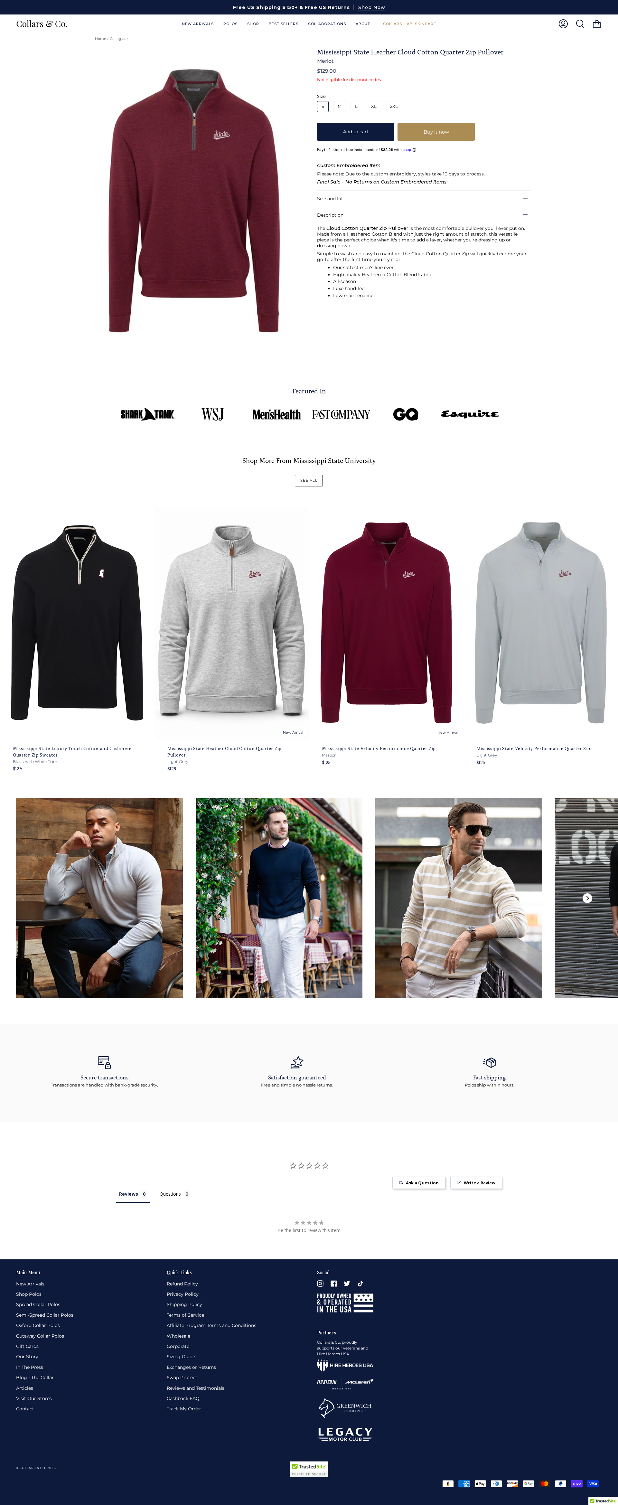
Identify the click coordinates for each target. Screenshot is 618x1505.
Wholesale (178, 1336)
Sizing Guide (181, 1356)
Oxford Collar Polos (38, 1325)
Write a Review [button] (479, 1183)
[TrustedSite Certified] (309, 1469)
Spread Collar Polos (38, 1304)
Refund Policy (182, 1284)
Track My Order (184, 1409)
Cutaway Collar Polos (40, 1336)
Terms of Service (185, 1315)
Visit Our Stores (34, 1398)
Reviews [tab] (128, 1194)
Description (330, 215)
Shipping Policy (184, 1304)
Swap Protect (182, 1377)
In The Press (29, 1367)
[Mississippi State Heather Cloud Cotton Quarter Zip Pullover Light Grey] (231, 623)
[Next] (587, 898)
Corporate (178, 1346)
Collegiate (119, 38)
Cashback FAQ (183, 1398)
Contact (25, 1409)
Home (100, 38)
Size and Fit (330, 198)
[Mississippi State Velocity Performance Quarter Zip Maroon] (386, 623)
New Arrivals (30, 1284)
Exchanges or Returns (191, 1367)
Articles (24, 1388)
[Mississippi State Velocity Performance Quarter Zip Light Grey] (541, 623)
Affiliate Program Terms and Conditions (211, 1325)
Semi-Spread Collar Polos (44, 1315)
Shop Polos (29, 1294)
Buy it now (436, 131)
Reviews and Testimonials (195, 1388)
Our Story (27, 1356)
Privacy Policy (183, 1294)
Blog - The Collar (35, 1377)
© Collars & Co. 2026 (36, 1468)
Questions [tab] (170, 1194)
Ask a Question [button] (422, 1183)
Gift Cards (27, 1346)
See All (308, 480)
